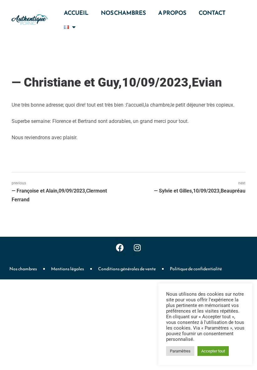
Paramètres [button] (180, 351)
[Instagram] (137, 248)
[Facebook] (120, 248)
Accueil (76, 12)
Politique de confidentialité (196, 269)
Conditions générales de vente (127, 269)
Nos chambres (123, 12)
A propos (172, 12)
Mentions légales (67, 269)
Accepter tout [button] (213, 351)
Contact (212, 12)
